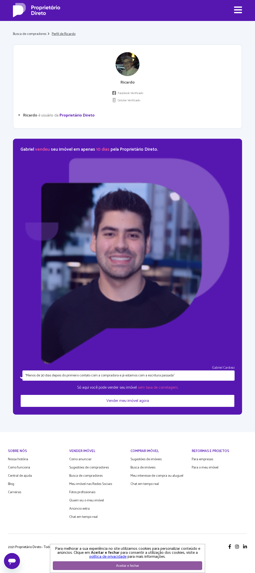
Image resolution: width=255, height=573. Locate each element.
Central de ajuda (20, 476)
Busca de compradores (29, 34)
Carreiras (14, 492)
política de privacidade (108, 556)
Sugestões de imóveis (146, 459)
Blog (11, 484)
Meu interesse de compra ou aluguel (156, 476)
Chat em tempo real (83, 517)
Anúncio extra (79, 509)
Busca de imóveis (142, 467)
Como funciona (19, 467)
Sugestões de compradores (89, 467)
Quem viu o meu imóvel (86, 500)
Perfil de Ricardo (63, 34)
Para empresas (202, 459)
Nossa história (18, 459)
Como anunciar (80, 459)
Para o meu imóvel (205, 467)
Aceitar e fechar (127, 566)
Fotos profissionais (82, 492)
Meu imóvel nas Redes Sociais (90, 484)
